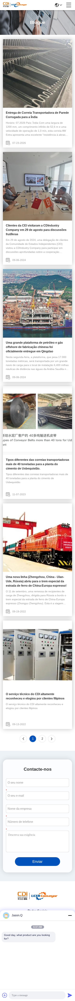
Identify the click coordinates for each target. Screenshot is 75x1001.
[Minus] (70, 915)
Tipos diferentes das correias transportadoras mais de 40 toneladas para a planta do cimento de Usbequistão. (37, 464)
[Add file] (4, 995)
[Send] (70, 995)
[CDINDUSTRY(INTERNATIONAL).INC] (15, 5)
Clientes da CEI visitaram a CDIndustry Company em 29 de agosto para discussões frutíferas (36, 230)
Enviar (37, 862)
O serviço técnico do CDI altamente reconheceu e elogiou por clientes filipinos (35, 696)
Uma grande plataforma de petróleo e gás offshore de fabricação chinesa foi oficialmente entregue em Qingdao (34, 347)
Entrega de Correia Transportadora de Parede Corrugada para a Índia (37, 115)
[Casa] (37, 900)
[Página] (51, 739)
